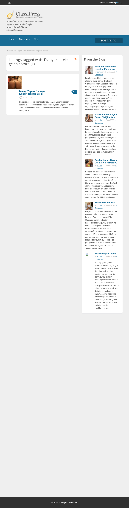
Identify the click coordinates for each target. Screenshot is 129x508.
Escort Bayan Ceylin (105, 253)
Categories (24, 39)
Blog (36, 39)
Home (12, 39)
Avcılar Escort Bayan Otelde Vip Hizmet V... (106, 161)
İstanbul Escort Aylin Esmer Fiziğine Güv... (106, 116)
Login (118, 3)
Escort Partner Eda (105, 202)
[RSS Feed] (9, 2)
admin (99, 72)
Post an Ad (108, 40)
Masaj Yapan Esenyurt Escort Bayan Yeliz (33, 92)
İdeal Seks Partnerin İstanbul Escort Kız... (106, 67)
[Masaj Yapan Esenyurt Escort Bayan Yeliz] (15, 88)
